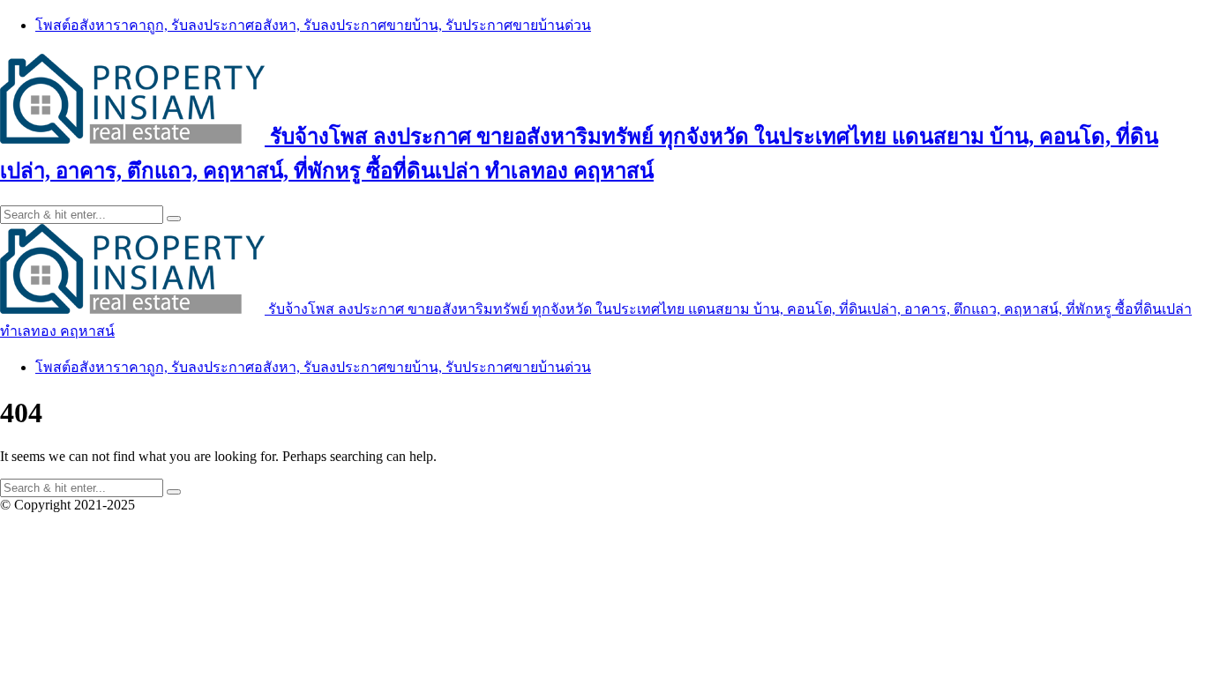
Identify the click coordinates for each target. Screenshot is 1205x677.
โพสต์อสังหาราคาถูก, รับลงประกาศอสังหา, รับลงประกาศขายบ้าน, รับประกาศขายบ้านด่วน (313, 25)
